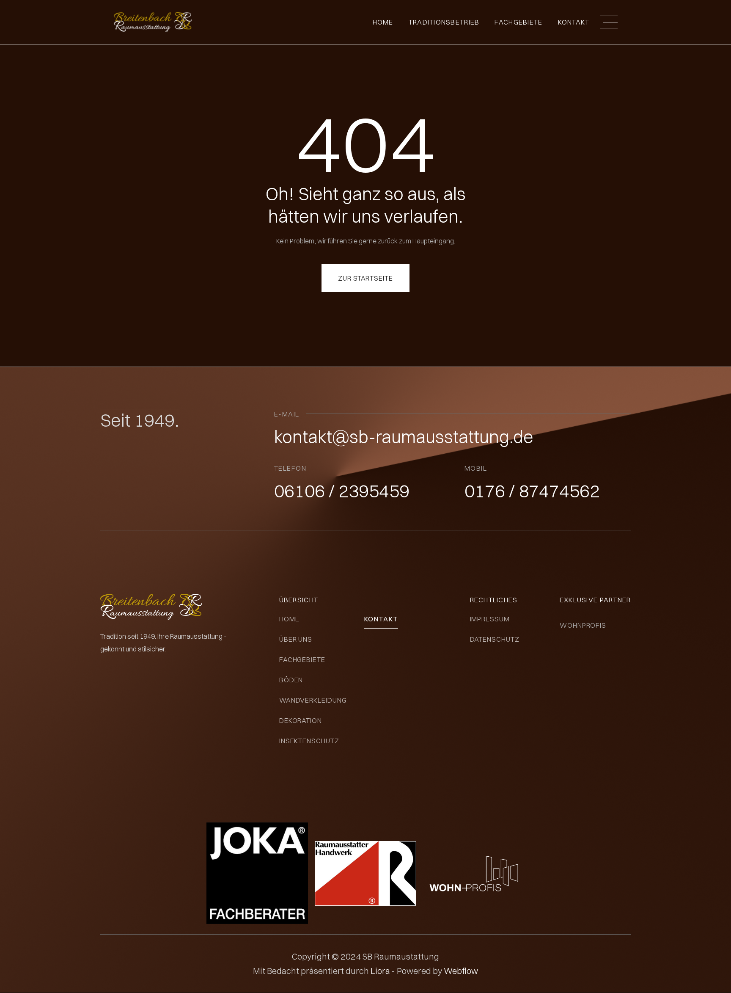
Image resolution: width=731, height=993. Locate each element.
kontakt (381, 619)
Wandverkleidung (313, 700)
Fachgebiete (302, 659)
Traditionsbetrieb (444, 22)
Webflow (461, 970)
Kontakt (574, 22)
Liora (381, 970)
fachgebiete (518, 22)
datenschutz (495, 639)
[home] (153, 22)
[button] (609, 22)
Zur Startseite (365, 278)
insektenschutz (309, 740)
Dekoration (300, 720)
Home (383, 22)
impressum (490, 619)
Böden (291, 680)
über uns (296, 639)
